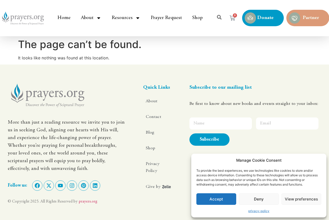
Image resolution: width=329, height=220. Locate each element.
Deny (259, 199)
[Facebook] (37, 185)
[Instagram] (72, 185)
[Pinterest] (83, 185)
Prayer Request (166, 18)
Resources (122, 18)
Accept (216, 199)
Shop (197, 18)
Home (64, 18)
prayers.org (88, 201)
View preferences (301, 199)
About (87, 18)
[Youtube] (60, 185)
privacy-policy (258, 211)
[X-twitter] (49, 185)
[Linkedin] (95, 185)
